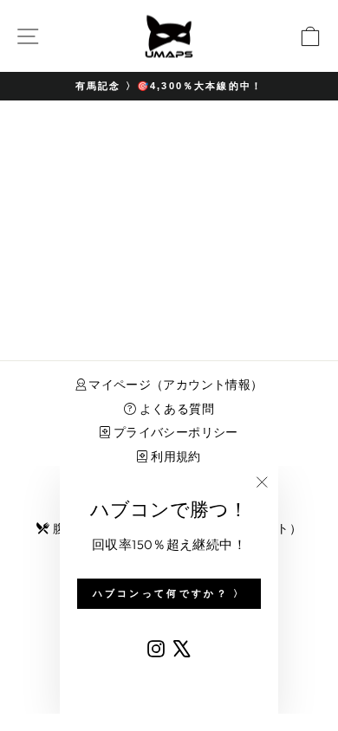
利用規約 (174, 456)
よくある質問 (175, 409)
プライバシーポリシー (174, 432)
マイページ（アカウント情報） (174, 384)
